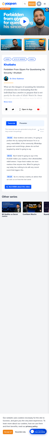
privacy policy (31, 426)
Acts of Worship (19, 59)
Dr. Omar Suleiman (17, 78)
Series (7, 59)
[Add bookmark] (6, 109)
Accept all (8, 432)
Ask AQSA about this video (19, 187)
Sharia (31, 59)
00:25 (9, 177)
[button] (24, 21)
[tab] (11, 123)
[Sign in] (39, 3)
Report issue (42, 130)
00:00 (9, 138)
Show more (8, 102)
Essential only (20, 432)
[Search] (24, 3)
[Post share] (12, 109)
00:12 (9, 156)
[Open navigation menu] (44, 3)
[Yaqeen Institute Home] (9, 3)
